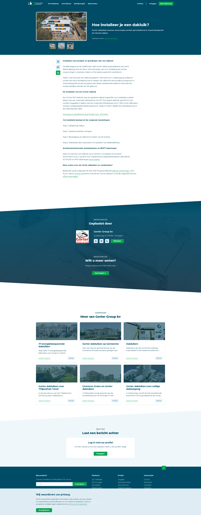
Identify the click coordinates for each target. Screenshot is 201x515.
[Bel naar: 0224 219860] (107, 241)
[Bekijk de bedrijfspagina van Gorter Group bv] (82, 236)
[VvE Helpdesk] (58, 72)
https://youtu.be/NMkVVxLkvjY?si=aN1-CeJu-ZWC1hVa (85, 114)
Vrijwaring (147, 488)
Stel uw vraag (97, 482)
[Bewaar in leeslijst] (58, 61)
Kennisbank (66, 4)
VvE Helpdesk (53, 4)
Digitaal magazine (124, 488)
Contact (147, 479)
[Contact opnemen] (101, 241)
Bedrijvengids (79, 4)
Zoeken (140, 4)
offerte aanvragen (70, 176)
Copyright (147, 485)
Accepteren (44, 510)
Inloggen (153, 4)
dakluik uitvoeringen (121, 171)
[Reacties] (58, 67)
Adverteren (148, 482)
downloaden (94, 160)
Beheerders (92, 4)
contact (77, 174)
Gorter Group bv (111, 38)
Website (117, 241)
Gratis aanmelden (124, 482)
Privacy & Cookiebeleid (78, 504)
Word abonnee (166, 4)
